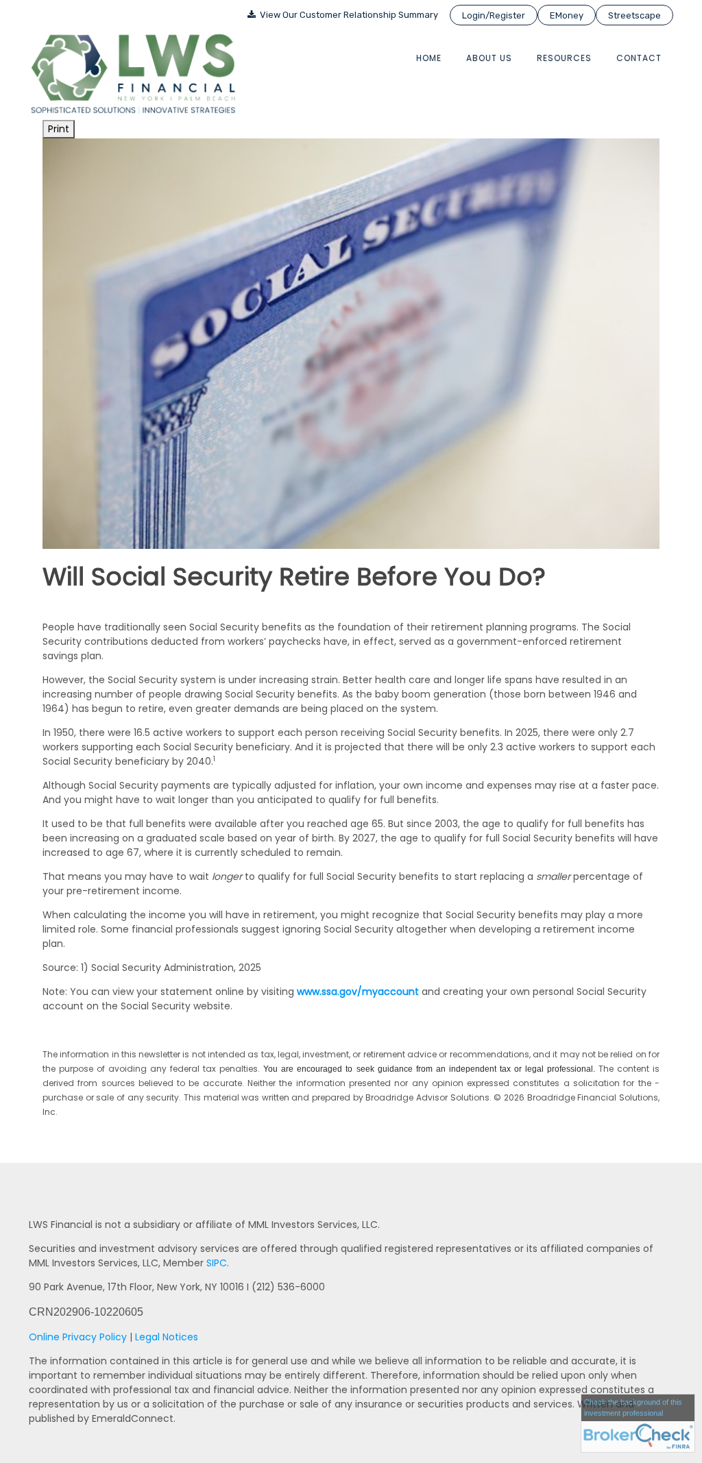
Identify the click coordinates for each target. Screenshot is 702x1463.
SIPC (216, 1263)
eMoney (566, 15)
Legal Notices (166, 1337)
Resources (564, 58)
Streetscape (634, 15)
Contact (639, 58)
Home (428, 58)
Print (58, 129)
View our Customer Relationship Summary (348, 15)
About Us (489, 58)
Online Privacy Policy (78, 1337)
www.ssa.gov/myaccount (358, 991)
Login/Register (493, 15)
